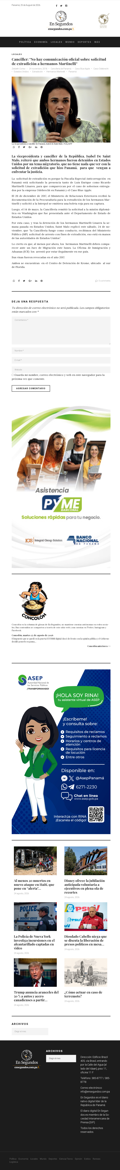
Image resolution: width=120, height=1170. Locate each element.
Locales (56, 42)
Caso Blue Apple (82, 69)
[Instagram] (66, 6)
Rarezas (96, 1159)
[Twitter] (61, 6)
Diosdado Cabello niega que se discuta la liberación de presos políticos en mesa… (85, 940)
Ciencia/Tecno (66, 1159)
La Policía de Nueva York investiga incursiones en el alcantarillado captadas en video (34, 942)
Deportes (84, 42)
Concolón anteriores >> (98, 646)
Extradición (37, 71)
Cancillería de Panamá (61, 69)
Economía (41, 42)
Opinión (78, 1159)
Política (25, 42)
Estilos (87, 1159)
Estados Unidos (21, 71)
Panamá (73, 71)
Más (97, 42)
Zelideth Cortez (18, 69)
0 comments (104, 281)
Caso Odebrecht (101, 69)
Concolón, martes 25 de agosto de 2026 (32, 635)
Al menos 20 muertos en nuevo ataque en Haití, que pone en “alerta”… (34, 884)
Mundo (70, 42)
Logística (14, 1162)
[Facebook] (56, 6)
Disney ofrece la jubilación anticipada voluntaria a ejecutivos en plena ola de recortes (84, 886)
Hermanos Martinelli (55, 71)
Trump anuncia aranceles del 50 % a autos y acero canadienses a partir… (36, 996)
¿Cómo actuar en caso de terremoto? (83, 994)
